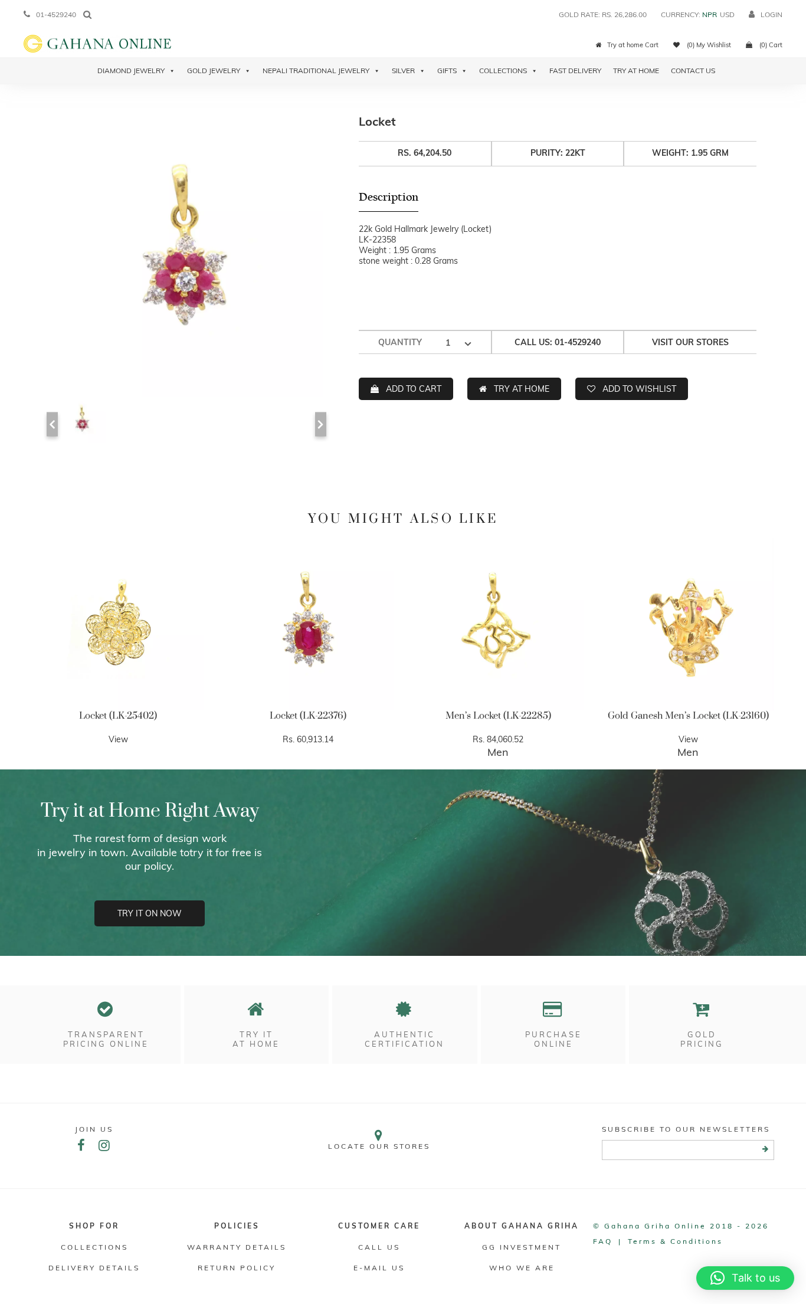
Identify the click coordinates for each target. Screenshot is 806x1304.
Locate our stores (379, 1146)
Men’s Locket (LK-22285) (498, 716)
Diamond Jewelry (131, 70)
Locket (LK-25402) (118, 716)
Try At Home (636, 70)
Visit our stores (690, 342)
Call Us (379, 1247)
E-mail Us (379, 1267)
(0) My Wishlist (708, 45)
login (771, 14)
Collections (503, 70)
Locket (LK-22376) (308, 716)
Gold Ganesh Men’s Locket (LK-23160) (688, 716)
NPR (709, 14)
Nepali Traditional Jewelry (316, 70)
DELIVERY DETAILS (94, 1267)
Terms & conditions (675, 1241)
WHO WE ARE (522, 1267)
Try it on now (149, 913)
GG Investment (521, 1247)
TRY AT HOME (521, 389)
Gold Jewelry (213, 70)
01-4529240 (56, 14)
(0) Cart (770, 45)
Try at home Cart (632, 45)
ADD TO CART (413, 389)
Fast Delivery (575, 70)
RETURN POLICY (237, 1267)
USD (727, 14)
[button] (745, 1278)
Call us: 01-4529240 (558, 342)
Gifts (447, 70)
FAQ (602, 1241)
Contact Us (693, 70)
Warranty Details (236, 1247)
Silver (403, 70)
